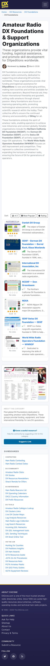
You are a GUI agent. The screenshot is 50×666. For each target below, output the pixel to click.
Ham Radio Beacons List (16, 490)
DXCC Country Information (17, 496)
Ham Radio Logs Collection (17, 521)
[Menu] (45, 5)
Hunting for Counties (14, 545)
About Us (6, 626)
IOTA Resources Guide (15, 555)
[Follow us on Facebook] (13, 656)
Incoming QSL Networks (16, 527)
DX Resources (15, 12)
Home (4, 12)
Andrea (22, 66)
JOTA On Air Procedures (16, 558)
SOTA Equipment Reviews (16, 571)
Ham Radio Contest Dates (16, 463)
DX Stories (10, 475)
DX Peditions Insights (14, 548)
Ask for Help (8, 619)
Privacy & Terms (10, 633)
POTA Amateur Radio (14, 564)
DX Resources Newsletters (17, 478)
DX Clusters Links (13, 511)
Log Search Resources (15, 524)
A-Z (16, 216)
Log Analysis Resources (15, 518)
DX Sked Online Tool (14, 537)
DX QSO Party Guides (14, 567)
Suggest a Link (25, 442)
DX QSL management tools (17, 530)
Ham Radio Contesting (15, 460)
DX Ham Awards (12, 551)
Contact (6, 629)
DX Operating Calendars (16, 493)
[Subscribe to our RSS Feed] (22, 656)
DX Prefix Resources (14, 500)
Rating (43, 216)
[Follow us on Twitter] (5, 656)
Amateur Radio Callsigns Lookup (19, 508)
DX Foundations (31, 12)
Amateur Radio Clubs (14, 472)
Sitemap (6, 623)
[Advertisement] (25, 187)
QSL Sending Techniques (16, 534)
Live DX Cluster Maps (14, 514)
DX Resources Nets (13, 561)
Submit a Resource (11, 645)
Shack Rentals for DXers (16, 481)
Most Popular (29, 216)
